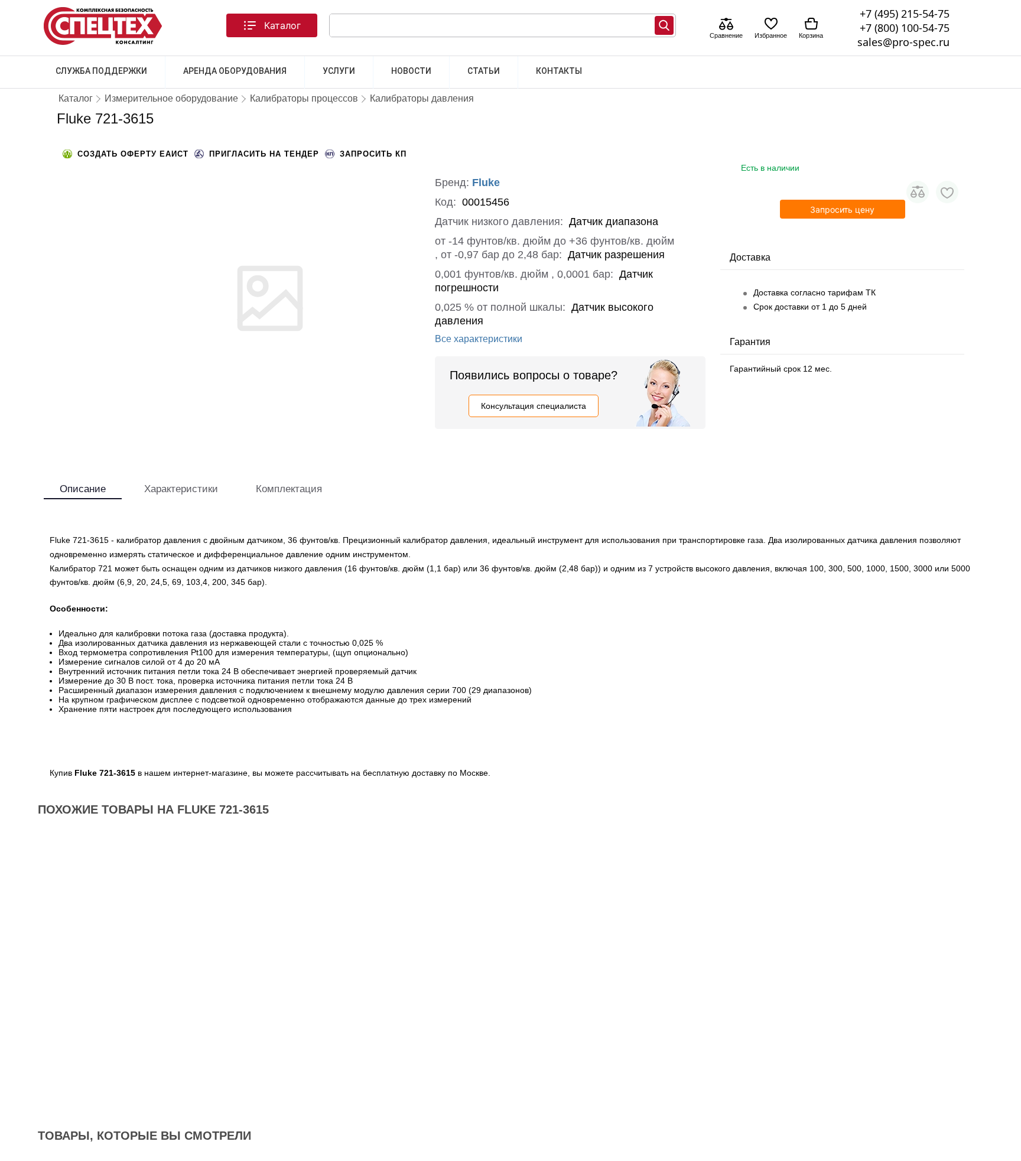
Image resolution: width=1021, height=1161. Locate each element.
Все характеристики (478, 339)
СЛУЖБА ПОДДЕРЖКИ (101, 71)
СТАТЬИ (483, 71)
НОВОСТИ (411, 71)
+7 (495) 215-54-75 (905, 13)
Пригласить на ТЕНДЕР (264, 153)
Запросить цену (842, 209)
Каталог (282, 25)
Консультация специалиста (533, 406)
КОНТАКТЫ (559, 71)
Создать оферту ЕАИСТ (132, 153)
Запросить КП (373, 153)
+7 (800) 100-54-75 (905, 28)
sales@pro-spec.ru (903, 42)
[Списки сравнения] (726, 25)
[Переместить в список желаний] (947, 192)
